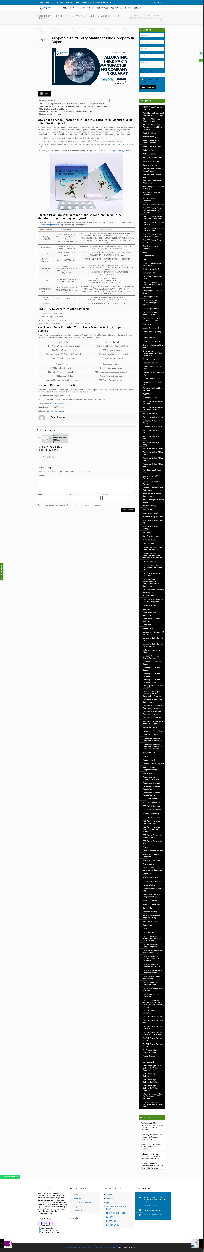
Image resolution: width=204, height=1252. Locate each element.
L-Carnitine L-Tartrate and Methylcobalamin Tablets (152, 548)
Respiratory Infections (151, 901)
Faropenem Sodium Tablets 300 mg (153, 465)
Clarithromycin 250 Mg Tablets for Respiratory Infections (151, 302)
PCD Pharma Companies (152, 810)
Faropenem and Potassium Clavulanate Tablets (153, 408)
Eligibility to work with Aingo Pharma (53, 109)
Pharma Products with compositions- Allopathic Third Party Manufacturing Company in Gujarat (74, 106)
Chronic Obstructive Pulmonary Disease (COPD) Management (153, 285)
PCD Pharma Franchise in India (152, 842)
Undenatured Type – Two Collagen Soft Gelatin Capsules (152, 1068)
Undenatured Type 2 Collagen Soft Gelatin (150, 1081)
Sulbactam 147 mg (150, 912)
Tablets (109, 1195)
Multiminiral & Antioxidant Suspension (152, 701)
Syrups (108, 1203)
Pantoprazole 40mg (150, 760)
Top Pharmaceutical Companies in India (150, 1051)
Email (72, 495)
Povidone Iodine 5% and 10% (152, 890)
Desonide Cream (149, 359)
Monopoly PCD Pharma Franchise (151, 675)
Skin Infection (148, 908)
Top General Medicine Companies (151, 995)
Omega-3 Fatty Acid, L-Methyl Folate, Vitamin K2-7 (153, 739)
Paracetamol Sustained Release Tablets (151, 794)
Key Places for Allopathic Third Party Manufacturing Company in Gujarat (66, 112)
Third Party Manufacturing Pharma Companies (152, 945)
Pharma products (50, 225)
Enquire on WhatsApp (10, 1177)
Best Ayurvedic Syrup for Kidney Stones (152, 170)
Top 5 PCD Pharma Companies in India (150, 983)
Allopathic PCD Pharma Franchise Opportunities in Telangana (152, 127)
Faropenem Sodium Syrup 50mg (152, 443)
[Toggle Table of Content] (106, 101)
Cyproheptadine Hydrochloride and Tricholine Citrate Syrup (153, 353)
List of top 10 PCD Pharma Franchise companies (153, 600)
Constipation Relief (150, 338)
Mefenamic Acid (149, 628)
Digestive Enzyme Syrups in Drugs (153, 374)
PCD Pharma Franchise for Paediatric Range (152, 836)
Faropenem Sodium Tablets (153, 448)
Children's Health (149, 273)
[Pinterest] (158, 2)
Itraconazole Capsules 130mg (151, 527)
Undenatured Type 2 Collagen (150, 1075)
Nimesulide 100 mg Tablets (153, 731)
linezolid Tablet (148, 596)
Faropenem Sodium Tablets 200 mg (153, 459)
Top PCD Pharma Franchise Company (153, 1027)
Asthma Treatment (149, 154)
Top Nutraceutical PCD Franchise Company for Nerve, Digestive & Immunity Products (153, 1003)
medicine (146, 609)
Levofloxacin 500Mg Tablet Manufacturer (153, 574)
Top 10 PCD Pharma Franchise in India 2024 (151, 966)
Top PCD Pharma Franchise (153, 1017)
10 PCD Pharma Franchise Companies (152, 108)
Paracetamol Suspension (152, 783)
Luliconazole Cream (150, 605)
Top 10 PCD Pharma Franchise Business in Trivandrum (151, 958)
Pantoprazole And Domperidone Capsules (151, 768)
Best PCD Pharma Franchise (153, 204)
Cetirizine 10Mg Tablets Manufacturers (152, 264)
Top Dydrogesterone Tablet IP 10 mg (153, 989)
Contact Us (78, 1211)
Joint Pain (146, 532)
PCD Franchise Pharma (151, 802)
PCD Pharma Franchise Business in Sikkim (151, 822)
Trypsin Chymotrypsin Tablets (151, 1057)
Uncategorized (148, 1062)
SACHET (109, 1217)
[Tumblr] (164, 2)
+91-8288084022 (82, 2)
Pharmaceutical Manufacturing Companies (152, 869)
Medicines (147, 625)
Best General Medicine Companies (151, 194)
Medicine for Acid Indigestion (149, 614)
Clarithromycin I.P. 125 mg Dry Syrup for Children (152, 319)
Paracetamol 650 (149, 773)
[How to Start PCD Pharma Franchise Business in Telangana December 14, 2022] (6, 1243)
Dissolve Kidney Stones (152, 378)
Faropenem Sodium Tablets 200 (153, 453)
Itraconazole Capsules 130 (153, 517)
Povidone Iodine (149, 885)
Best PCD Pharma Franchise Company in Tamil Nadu (153, 235)
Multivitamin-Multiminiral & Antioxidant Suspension (153, 713)
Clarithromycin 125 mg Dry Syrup (152, 292)
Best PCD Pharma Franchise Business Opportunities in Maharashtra (153, 210)
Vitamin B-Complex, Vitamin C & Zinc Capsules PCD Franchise (153, 1096)
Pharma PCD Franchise (151, 860)
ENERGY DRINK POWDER (115, 1213)
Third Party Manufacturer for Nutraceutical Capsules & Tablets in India (153, 938)
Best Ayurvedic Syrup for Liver (152, 176)
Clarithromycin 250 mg (151, 297)
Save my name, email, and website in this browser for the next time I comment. (69, 505)
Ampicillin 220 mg (149, 133)
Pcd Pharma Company (151, 814)
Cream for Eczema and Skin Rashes (153, 346)
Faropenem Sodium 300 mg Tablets (153, 422)
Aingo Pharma (58, 417)
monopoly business (109, 132)
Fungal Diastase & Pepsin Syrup (152, 471)
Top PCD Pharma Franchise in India (153, 1039)
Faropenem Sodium (150, 413)
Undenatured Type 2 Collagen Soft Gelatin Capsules (150, 1088)
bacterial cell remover (151, 161)
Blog (75, 1207)
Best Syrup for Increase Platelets (151, 247)
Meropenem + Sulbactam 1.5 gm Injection (153, 633)
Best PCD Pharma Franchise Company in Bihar (153, 229)
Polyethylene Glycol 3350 (152, 881)
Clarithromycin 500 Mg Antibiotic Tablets (151, 313)
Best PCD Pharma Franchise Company (153, 223)
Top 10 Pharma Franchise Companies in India (152, 971)
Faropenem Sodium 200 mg (153, 417)
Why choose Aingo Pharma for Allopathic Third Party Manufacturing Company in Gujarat (72, 104)
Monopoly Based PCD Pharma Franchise (151, 657)
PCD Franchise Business (152, 799)
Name (40, 495)
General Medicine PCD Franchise (151, 477)
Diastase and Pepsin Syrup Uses (153, 368)
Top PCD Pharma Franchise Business (153, 1021)
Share (46, 94)
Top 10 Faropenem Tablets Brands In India (153, 951)
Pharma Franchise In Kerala (153, 851)
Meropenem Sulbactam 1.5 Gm (153, 639)
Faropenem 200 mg (150, 398)
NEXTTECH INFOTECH (127, 1247)
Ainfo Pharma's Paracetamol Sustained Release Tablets (153, 114)
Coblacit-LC (147, 324)
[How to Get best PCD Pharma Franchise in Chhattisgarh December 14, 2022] (197, 1243)
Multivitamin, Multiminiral (152, 718)
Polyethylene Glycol (150, 878)
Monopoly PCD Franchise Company (152, 663)
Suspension (147, 925)
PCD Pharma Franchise (151, 16)
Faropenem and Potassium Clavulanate (153, 403)
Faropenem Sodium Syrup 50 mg (152, 438)
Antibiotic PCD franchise (152, 146)
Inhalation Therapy (149, 506)
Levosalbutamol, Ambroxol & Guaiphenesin (153, 591)
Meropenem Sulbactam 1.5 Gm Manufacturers (153, 645)
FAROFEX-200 (148, 394)
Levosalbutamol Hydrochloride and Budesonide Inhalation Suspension (151, 582)
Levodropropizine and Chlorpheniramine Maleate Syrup (152, 567)
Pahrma (145, 756)
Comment (42, 475)
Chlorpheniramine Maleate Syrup (152, 278)
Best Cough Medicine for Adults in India (152, 182)
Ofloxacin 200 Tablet (150, 735)
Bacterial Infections (150, 165)
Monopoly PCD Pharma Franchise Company (151, 681)
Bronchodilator (148, 256)
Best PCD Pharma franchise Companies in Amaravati (153, 217)
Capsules (109, 1199)
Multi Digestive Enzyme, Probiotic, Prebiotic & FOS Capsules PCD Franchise (152, 694)
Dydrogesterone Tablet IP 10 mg (152, 383)
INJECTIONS (111, 1221)
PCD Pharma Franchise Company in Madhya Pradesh (151, 829)
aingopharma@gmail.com (102, 2)
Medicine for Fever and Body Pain (151, 620)
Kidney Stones (148, 544)
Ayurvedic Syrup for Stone (152, 158)
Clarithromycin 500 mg (151, 309)
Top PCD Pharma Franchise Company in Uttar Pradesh (153, 1033)
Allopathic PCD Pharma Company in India (151, 120)
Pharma (145, 847)
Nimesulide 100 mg (150, 727)
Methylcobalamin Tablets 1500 (152, 651)
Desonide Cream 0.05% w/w (153, 363)
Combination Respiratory (152, 328)
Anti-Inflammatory (149, 137)
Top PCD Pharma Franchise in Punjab (153, 1045)
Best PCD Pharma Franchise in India (153, 241)
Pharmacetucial (148, 864)
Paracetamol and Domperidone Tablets (151, 778)
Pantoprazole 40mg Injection (153, 764)
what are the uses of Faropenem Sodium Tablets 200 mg (153, 1104)
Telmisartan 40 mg (150, 933)
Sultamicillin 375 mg (150, 921)
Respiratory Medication (151, 904)
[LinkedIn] (155, 2)
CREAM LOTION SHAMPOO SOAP (116, 1208)
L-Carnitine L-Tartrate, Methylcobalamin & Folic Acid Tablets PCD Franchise (153, 555)
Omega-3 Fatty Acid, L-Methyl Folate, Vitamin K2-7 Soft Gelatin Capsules (153, 746)
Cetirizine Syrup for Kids (152, 269)
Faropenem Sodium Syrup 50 (152, 432)
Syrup (145, 929)
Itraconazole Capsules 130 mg (153, 522)
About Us (77, 1199)
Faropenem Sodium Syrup (152, 427)
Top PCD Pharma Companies (149, 1012)
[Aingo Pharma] (45, 8)
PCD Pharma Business (151, 806)
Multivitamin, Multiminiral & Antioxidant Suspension (153, 722)
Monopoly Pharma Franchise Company (153, 687)
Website (105, 495)
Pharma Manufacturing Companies (151, 855)
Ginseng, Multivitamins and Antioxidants (153, 489)
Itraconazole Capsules (151, 513)
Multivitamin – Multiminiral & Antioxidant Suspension (153, 707)
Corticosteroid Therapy (151, 341)
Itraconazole (147, 509)
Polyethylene (148, 874)
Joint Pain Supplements (152, 536)
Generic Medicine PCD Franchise (151, 483)
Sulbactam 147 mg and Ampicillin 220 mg (151, 916)
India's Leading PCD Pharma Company (153, 501)
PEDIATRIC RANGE (113, 1225)
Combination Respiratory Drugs (152, 333)
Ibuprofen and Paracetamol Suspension (153, 495)
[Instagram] (161, 2)
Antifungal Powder (150, 150)
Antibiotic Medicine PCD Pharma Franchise (152, 142)
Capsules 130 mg (149, 259)
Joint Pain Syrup (149, 540)
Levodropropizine (149, 561)
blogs (145, 252)
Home (136, 16)
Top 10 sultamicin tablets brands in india (152, 977)
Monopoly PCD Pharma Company (151, 669)
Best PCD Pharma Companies (149, 200)
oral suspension (149, 753)
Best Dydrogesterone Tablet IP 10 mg (153, 188)
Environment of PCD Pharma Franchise (153, 389)
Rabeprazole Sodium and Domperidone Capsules (152, 896)
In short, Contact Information (50, 114)
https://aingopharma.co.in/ (54, 411)
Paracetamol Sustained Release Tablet (151, 788)
